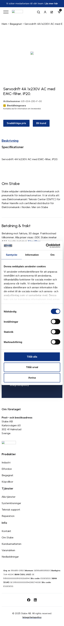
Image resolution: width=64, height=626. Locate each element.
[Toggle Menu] (6, 12)
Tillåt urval (32, 367)
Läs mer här (51, 3)
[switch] (55, 321)
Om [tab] (52, 254)
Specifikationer (13, 147)
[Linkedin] (35, 600)
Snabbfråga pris (16, 123)
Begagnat (16, 23)
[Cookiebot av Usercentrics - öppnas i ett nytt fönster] (46, 246)
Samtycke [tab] (11, 254)
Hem (4, 23)
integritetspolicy (19, 385)
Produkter (9, 454)
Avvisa (32, 377)
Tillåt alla (32, 356)
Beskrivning (10, 141)
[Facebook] (28, 600)
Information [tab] (32, 254)
